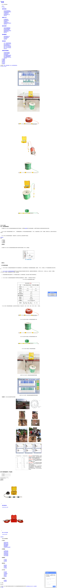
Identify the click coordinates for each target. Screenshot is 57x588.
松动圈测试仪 (6, 19)
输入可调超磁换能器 (7, 56)
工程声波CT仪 (6, 13)
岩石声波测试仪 (6, 20)
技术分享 (5, 561)
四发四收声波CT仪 (7, 14)
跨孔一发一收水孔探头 (7, 46)
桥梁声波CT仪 (6, 31)
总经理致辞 (5, 573)
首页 (4, 65)
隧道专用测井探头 (7, 44)
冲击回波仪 (5, 38)
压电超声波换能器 (7, 52)
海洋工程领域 (6, 555)
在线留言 (5, 581)
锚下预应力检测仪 (7, 29)
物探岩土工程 (6, 543)
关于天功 (3, 62)
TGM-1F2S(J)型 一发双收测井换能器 (8, 271)
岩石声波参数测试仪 (7, 10)
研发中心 (5, 575)
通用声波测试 (6, 542)
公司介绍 (5, 571)
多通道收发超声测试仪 (7, 11)
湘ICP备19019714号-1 (29, 586)
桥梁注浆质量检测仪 (7, 28)
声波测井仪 (5, 21)
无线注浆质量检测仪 (7, 27)
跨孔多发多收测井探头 (7, 45)
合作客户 (5, 576)
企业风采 (5, 572)
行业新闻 (5, 560)
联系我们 (3, 63)
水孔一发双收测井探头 (13, 65)
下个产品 (4, 66)
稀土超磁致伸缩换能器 (7, 55)
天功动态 (5, 559)
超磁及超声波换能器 (7, 547)
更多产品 (5, 15)
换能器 (26, 228)
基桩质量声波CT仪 (7, 36)
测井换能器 (7, 65)
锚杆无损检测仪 (6, 37)
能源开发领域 (6, 553)
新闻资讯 (3, 60)
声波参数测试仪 (6, 12)
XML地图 (34, 586)
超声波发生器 (6, 54)
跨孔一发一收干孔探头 (7, 47)
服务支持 (3, 61)
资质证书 (5, 574)
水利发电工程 (6, 552)
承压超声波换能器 (7, 53)
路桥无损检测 (6, 544)
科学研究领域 (6, 554)
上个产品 (1, 66)
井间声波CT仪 (6, 22)
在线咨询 (1, 237)
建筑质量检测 (6, 545)
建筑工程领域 (6, 551)
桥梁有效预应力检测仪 (7, 30)
